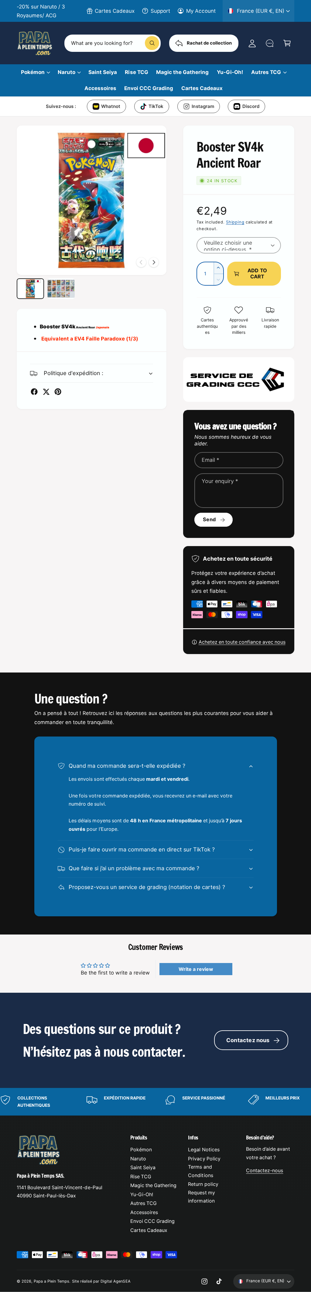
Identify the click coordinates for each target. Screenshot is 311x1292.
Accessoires (144, 1212)
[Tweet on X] (46, 392)
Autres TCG (143, 1203)
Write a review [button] (196, 969)
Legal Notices (203, 1150)
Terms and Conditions (200, 1171)
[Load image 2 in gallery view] (61, 288)
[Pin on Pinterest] (58, 392)
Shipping (235, 222)
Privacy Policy (204, 1159)
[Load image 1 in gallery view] (30, 288)
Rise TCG (140, 1177)
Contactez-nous (264, 1170)
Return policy (203, 1184)
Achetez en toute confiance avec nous (242, 642)
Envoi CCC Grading (152, 1221)
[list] (155, 1102)
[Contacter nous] (269, 43)
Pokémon (141, 1150)
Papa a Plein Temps (51, 1281)
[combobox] (112, 43)
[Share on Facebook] (34, 392)
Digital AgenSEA (115, 1281)
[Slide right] (154, 262)
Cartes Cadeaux (115, 11)
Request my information (201, 1197)
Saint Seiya (143, 1167)
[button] (287, 43)
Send (209, 519)
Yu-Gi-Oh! (141, 1194)
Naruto (138, 1159)
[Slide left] (141, 262)
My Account (201, 11)
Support (160, 11)
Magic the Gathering (153, 1185)
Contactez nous (248, 1040)
